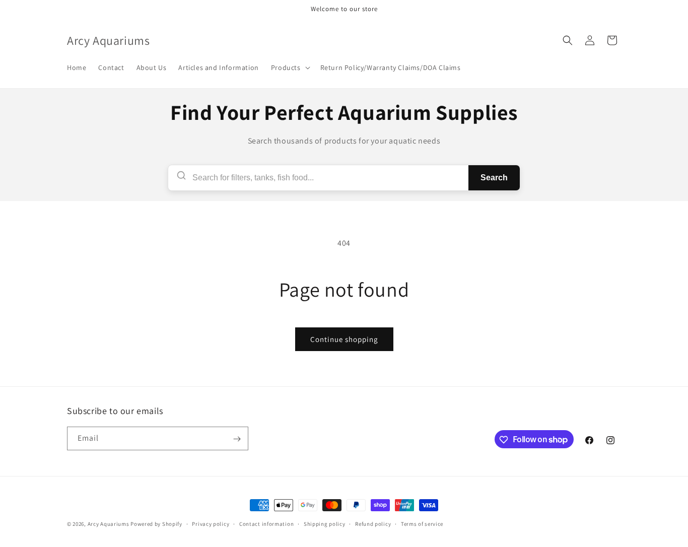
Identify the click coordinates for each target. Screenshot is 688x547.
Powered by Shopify (156, 523)
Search (494, 177)
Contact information (266, 523)
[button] (289, 67)
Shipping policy (325, 523)
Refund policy (373, 523)
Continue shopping (344, 339)
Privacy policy (210, 523)
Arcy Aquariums (108, 523)
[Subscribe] (237, 439)
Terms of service (422, 523)
